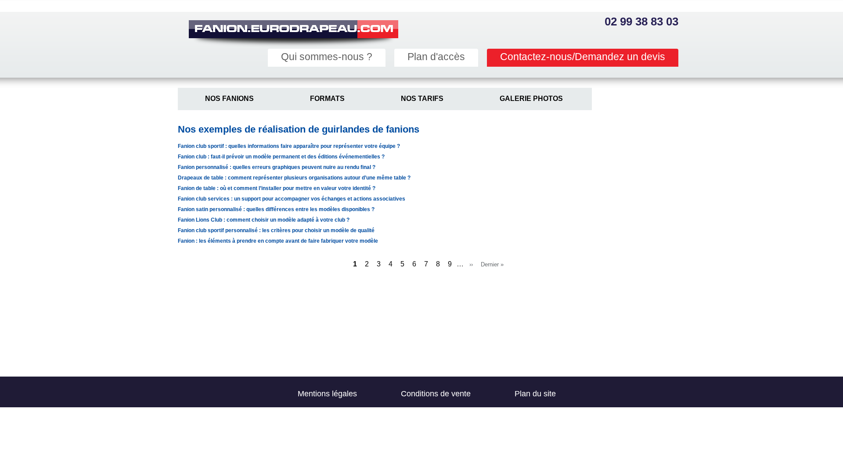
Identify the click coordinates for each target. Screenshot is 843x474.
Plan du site (535, 393)
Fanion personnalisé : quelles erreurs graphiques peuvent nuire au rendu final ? (276, 167)
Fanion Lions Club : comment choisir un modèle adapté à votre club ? (263, 220)
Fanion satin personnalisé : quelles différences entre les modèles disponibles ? (276, 209)
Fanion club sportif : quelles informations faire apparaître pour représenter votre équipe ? (289, 146)
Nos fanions (229, 98)
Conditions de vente (436, 393)
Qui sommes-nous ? (326, 56)
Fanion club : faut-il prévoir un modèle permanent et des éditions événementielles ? (281, 157)
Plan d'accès (436, 56)
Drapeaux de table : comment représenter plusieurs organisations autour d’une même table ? (294, 178)
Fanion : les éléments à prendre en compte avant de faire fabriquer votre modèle (278, 241)
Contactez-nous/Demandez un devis (582, 56)
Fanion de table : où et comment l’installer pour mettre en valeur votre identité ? (276, 188)
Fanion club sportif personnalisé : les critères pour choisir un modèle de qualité (276, 230)
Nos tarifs (422, 98)
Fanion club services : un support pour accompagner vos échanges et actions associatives (291, 199)
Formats (327, 98)
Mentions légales (327, 393)
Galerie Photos (531, 98)
